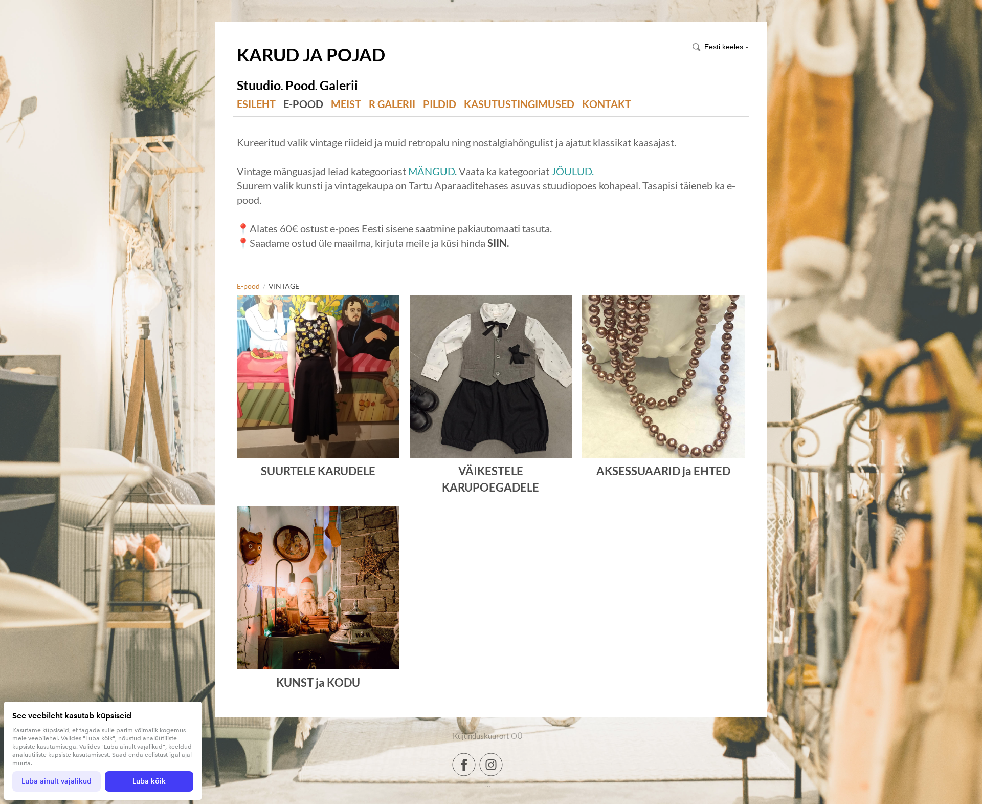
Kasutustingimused (519, 104)
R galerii (392, 104)
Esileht (256, 104)
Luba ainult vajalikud (56, 781)
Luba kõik (149, 781)
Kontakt (606, 104)
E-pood (303, 104)
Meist (346, 104)
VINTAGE (284, 286)
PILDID (439, 104)
